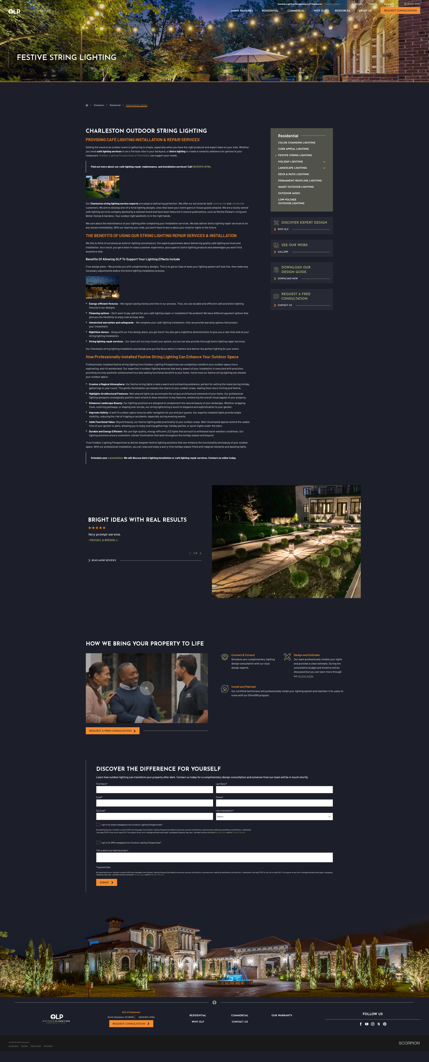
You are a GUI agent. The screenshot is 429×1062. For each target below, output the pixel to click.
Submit (104, 882)
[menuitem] (298, 143)
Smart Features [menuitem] (242, 11)
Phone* (219, 797)
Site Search (389, 4)
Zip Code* (101, 810)
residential (238, 203)
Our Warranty (357, 4)
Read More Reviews (104, 560)
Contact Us (240, 1022)
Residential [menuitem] (270, 11)
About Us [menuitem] (365, 11)
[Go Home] (87, 105)
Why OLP (198, 1022)
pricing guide (305, 676)
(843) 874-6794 (412, 4)
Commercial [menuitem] (296, 11)
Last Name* (221, 784)
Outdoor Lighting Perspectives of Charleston (124, 155)
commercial (219, 203)
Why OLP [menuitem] (320, 11)
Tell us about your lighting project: (112, 850)
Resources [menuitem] (342, 11)
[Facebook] (360, 1024)
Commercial (239, 1015)
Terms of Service (238, 832)
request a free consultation (110, 731)
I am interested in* (225, 810)
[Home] (29, 11)
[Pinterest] (384, 1024)
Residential (197, 1015)
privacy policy (221, 832)
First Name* (102, 784)
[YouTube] (366, 1024)
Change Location (332, 4)
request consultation (400, 10)
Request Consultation (129, 1024)
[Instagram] (372, 1024)
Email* (99, 797)
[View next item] (200, 553)
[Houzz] (378, 1024)
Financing (373, 4)
